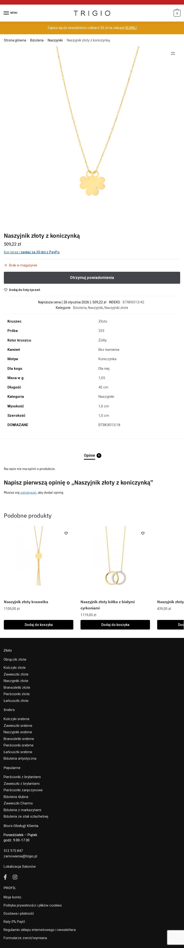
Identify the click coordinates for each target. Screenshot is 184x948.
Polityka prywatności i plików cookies (33, 905)
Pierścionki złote (17, 694)
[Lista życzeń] (66, 533)
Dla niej (103, 368)
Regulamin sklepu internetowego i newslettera (40, 930)
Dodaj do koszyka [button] (39, 625)
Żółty (102, 340)
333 (101, 331)
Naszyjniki (55, 40)
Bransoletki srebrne (19, 739)
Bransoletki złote (17, 687)
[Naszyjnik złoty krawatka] (38, 560)
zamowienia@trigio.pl (20, 856)
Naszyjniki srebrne (18, 732)
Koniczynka (107, 359)
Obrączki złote (15, 659)
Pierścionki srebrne (19, 745)
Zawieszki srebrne (18, 725)
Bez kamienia (108, 349)
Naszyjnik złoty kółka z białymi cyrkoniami (107, 604)
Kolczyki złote (15, 667)
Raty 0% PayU (14, 921)
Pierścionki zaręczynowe (23, 790)
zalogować (28, 492)
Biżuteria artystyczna (20, 758)
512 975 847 (13, 851)
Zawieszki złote (16, 674)
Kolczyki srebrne (16, 719)
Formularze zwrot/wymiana (25, 938)
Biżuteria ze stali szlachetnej (26, 816)
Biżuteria (37, 40)
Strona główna (15, 40)
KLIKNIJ (131, 28)
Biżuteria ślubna (16, 797)
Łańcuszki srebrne (18, 752)
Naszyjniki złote (116, 308)
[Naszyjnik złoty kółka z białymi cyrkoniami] (115, 560)
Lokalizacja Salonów (20, 866)
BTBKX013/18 (109, 425)
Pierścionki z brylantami (22, 777)
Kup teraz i (32, 252)
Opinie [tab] (89, 455)
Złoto (102, 321)
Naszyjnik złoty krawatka (26, 601)
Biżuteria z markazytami (22, 810)
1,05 (101, 378)
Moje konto (12, 897)
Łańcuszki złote (16, 701)
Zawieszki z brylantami (22, 783)
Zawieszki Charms (18, 803)
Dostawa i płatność (19, 913)
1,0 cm (103, 406)
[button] (173, 53)
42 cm (103, 387)
